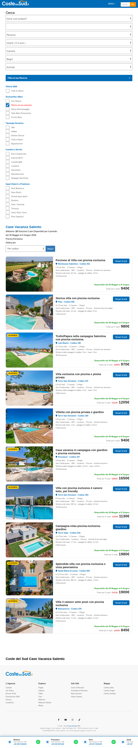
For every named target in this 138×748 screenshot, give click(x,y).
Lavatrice (15, 166)
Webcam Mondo (44, 703)
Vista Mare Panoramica (21, 113)
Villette (14, 131)
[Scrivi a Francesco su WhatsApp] (76, 742)
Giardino (14, 200)
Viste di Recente (77, 688)
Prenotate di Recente (79, 691)
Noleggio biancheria (19, 178)
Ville (13, 127)
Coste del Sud (72, 726)
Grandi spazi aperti (19, 196)
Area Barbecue (17, 188)
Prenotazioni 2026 (13, 697)
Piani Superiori (17, 216)
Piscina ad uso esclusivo (21, 105)
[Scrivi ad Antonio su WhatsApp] (38, 742)
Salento (41, 691)
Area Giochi (16, 192)
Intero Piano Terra (19, 212)
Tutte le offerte (17, 90)
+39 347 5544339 (95, 744)
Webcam (41, 700)
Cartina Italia (109, 688)
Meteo (40, 706)
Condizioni (10, 703)
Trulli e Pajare (17, 139)
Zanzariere (15, 170)
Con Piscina (16, 101)
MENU (111, 3)
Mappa (50, 248)
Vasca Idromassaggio (20, 109)
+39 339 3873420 (57, 744)
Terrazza (15, 208)
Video (40, 694)
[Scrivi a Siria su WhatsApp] (113, 742)
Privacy (9, 700)
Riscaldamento (17, 174)
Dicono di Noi (11, 694)
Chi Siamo (10, 691)
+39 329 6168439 (19, 744)
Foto (40, 697)
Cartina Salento (110, 694)
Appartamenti (17, 143)
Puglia (40, 688)
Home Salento (76, 697)
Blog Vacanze (76, 694)
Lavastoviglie (16, 161)
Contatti (9, 688)
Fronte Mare (16, 117)
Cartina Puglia (109, 691)
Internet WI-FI (17, 157)
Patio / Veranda (17, 204)
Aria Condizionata (18, 153)
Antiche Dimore (17, 135)
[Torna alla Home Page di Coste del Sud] (19, 675)
